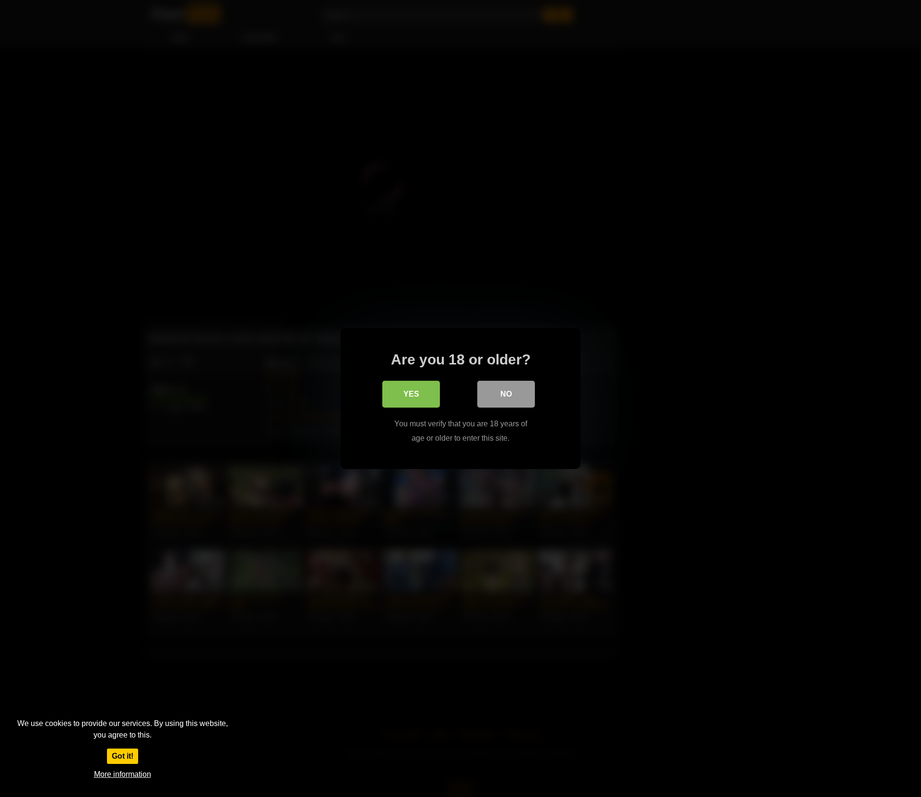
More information (122, 774)
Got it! (122, 756)
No (506, 394)
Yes (411, 394)
